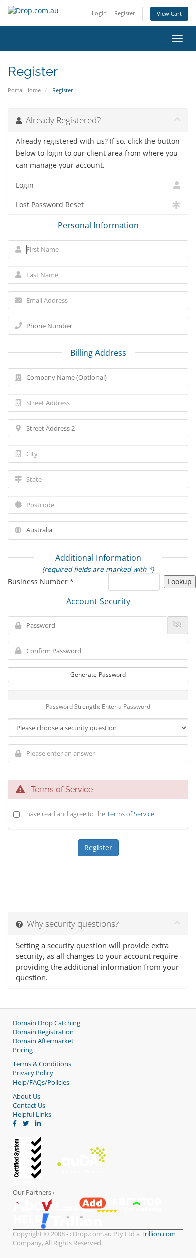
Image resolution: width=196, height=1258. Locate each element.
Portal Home (24, 90)
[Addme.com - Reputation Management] (98, 1204)
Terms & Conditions (42, 1064)
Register (124, 13)
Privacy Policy (33, 1073)
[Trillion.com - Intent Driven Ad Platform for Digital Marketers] (76, 1220)
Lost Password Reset (50, 204)
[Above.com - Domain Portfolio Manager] (45, 1204)
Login (99, 13)
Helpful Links (32, 1114)
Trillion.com (158, 1234)
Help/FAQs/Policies (41, 1082)
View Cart (169, 13)
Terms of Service (130, 813)
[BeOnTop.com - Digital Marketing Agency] (140, 1204)
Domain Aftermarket (43, 1041)
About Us (26, 1096)
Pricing (23, 1050)
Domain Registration (43, 1032)
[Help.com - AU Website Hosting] (31, 1220)
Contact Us (29, 1105)
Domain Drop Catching (46, 1023)
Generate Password (98, 674)
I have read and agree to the (88, 813)
